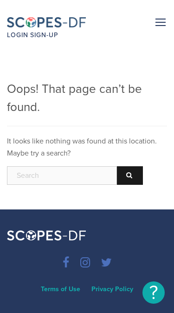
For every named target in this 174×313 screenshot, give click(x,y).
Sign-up (44, 35)
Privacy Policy (112, 289)
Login (17, 35)
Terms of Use (60, 289)
